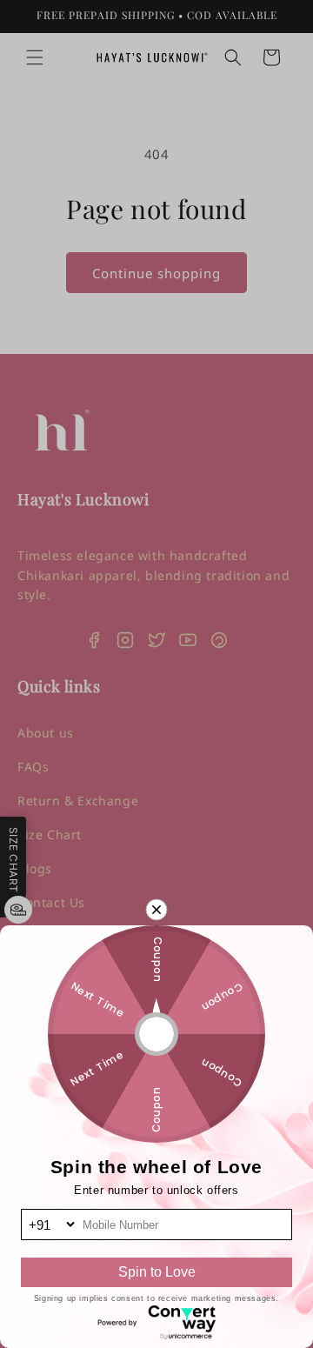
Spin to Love (157, 1272)
